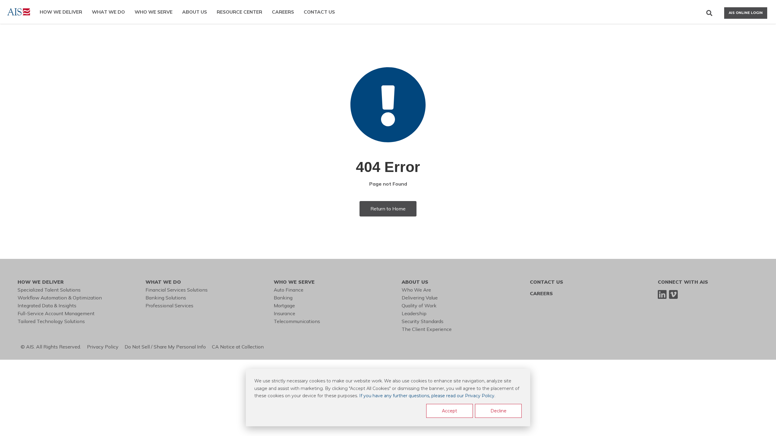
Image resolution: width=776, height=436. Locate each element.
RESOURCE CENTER (239, 12)
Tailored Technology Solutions (51, 321)
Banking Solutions (166, 298)
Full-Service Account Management (56, 313)
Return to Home (388, 209)
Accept (449, 411)
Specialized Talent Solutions (49, 290)
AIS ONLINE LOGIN (746, 13)
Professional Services (169, 305)
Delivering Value (420, 298)
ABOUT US (194, 12)
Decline (498, 411)
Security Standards (422, 321)
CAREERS (283, 12)
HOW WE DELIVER (61, 12)
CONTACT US (319, 12)
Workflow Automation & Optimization (60, 298)
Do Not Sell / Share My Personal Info (168, 347)
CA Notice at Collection (239, 347)
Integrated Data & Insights (47, 305)
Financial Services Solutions (177, 290)
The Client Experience (427, 329)
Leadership (414, 313)
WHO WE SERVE (153, 12)
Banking (283, 298)
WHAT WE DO (108, 12)
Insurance (284, 313)
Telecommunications (297, 321)
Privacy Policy (106, 347)
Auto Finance (288, 290)
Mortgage (284, 305)
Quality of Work (419, 305)
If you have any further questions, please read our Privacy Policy (426, 395)
